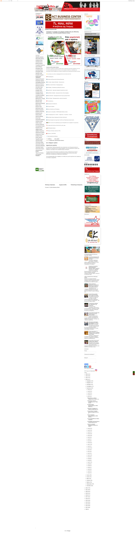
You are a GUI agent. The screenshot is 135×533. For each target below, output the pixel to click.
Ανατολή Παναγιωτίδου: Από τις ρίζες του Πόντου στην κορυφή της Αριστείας (94, 295)
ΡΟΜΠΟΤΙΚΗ (52, 140)
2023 (87, 379)
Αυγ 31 (89, 389)
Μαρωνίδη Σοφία (39, 100)
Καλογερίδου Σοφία (39, 71)
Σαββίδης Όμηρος (39, 129)
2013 (87, 503)
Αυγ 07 (89, 462)
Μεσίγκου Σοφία (39, 106)
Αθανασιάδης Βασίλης (40, 58)
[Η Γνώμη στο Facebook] (85, 367)
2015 (87, 500)
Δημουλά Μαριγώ (39, 66)
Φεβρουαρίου (89, 483)
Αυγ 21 (89, 437)
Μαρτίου (88, 482)
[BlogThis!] (55, 138)
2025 (87, 375)
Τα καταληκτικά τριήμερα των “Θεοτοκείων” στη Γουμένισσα (93, 304)
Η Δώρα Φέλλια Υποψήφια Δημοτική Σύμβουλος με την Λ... (93, 412)
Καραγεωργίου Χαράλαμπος (38, 77)
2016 (87, 498)
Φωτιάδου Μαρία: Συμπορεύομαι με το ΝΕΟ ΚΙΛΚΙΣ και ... (92, 405)
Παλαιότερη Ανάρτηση (76, 184)
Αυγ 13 (89, 451)
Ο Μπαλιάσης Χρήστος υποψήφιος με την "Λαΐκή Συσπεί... (92, 401)
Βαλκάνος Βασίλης (39, 63)
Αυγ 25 (89, 430)
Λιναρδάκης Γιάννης (39, 93)
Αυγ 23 (89, 433)
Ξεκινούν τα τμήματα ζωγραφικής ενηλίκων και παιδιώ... (92, 425)
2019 (87, 493)
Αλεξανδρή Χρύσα (39, 61)
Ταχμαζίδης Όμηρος (39, 139)
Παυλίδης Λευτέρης (39, 121)
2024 (87, 377)
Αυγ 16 (89, 446)
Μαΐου (88, 478)
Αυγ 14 (89, 449)
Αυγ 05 (89, 465)
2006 (87, 509)
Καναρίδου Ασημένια (39, 74)
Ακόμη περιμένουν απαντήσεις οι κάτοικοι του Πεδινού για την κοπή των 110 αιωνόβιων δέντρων (94, 285)
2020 (87, 491)
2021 (87, 489)
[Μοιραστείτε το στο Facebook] (57, 138)
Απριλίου (88, 480)
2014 (87, 502)
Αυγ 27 (89, 396)
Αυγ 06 (89, 463)
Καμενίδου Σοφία (39, 73)
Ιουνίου (88, 476)
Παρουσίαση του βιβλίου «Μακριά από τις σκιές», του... (93, 399)
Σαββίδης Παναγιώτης (40, 130)
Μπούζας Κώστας (39, 113)
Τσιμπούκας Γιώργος (39, 147)
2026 (87, 374)
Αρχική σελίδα (62, 184)
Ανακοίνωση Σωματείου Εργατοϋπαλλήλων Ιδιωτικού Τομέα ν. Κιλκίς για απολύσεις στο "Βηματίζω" (94, 268)
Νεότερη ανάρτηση (50, 184)
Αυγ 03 (89, 469)
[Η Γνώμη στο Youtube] (88, 368)
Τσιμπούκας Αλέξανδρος (40, 145)
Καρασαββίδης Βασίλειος (40, 82)
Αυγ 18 (89, 442)
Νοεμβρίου (89, 382)
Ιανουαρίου (89, 485)
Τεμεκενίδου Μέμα (39, 140)
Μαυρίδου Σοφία (39, 101)
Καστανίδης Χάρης (39, 87)
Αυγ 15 (89, 447)
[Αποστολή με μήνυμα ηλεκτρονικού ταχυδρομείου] (54, 138)
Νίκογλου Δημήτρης (39, 116)
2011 (87, 507)
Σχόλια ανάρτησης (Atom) (54, 187)
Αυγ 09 (89, 458)
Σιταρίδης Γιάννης (39, 135)
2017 (87, 496)
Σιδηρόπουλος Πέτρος (40, 134)
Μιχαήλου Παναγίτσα (39, 109)
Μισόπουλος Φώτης (39, 108)
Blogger (68, 530)
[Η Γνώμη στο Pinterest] (90, 367)
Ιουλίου (88, 475)
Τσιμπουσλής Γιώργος (40, 148)
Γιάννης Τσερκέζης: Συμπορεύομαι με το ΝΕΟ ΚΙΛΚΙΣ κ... (92, 415)
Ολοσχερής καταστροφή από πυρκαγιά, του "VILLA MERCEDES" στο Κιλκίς (94, 323)
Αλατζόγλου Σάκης (39, 60)
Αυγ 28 (89, 394)
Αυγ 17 (89, 444)
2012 (87, 505)
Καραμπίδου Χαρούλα (40, 80)
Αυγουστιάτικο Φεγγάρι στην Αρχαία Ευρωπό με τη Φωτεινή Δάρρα (94, 313)
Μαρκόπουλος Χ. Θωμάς (40, 98)
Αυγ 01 (89, 472)
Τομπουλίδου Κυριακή (40, 143)
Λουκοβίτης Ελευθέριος (40, 95)
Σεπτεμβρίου (89, 386)
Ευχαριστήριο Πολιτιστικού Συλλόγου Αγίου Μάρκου (94, 341)
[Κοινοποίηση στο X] (56, 138)
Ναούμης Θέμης (39, 114)
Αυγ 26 (89, 428)
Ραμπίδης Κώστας (39, 127)
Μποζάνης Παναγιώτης (40, 111)
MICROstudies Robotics (59, 140)
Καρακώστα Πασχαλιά (40, 79)
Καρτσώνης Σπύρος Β (40, 85)
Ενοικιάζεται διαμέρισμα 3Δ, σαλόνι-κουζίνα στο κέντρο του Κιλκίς (94, 258)
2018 (87, 495)
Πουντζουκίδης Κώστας (40, 126)
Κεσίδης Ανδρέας (39, 88)
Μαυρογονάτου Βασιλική (40, 103)
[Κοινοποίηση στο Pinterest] (58, 138)
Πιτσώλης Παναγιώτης (40, 124)
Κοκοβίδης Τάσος (39, 90)
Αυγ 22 (89, 435)
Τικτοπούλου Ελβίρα (39, 142)
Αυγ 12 (89, 453)
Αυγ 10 (89, 456)
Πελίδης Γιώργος (39, 122)
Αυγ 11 (89, 455)
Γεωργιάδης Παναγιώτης (40, 65)
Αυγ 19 (89, 440)
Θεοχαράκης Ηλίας (39, 68)
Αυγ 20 (89, 439)
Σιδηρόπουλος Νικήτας (40, 132)
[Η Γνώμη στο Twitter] (88, 367)
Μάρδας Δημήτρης (39, 96)
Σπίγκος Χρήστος (39, 137)
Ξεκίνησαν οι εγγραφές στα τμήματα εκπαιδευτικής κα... (92, 409)
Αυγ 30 (89, 391)
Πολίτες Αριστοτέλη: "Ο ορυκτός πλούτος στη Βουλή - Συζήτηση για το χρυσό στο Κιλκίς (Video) (94, 333)
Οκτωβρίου (89, 384)
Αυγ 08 (89, 460)
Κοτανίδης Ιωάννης (39, 92)
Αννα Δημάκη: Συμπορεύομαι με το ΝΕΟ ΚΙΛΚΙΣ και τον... (93, 422)
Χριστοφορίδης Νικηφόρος (38, 155)
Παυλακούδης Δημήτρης (40, 119)
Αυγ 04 (89, 467)
